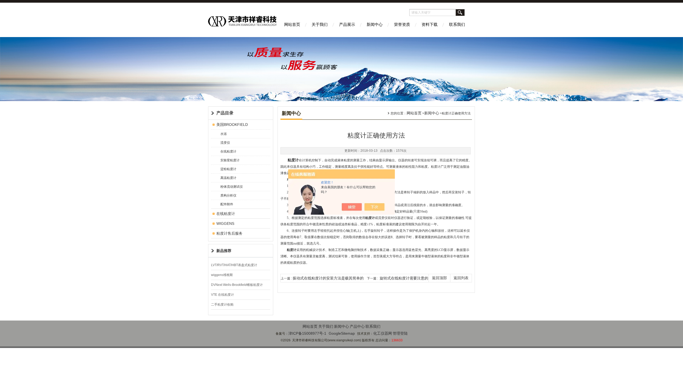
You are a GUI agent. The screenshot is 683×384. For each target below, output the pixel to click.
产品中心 (357, 326)
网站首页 (292, 24)
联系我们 (457, 24)
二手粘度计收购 (222, 304)
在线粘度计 (228, 151)
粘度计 (293, 160)
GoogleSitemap (342, 333)
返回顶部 (439, 278)
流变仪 (225, 143)
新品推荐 (223, 251)
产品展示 (347, 24)
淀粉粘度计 (228, 169)
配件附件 (226, 204)
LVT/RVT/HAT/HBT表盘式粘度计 (234, 265)
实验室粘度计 (230, 160)
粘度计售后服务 (229, 233)
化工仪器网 (382, 333)
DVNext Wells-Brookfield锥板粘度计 (237, 285)
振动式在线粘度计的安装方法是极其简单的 (328, 278)
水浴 (223, 134)
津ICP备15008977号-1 (307, 333)
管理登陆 (400, 333)
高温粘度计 (228, 178)
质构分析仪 (228, 195)
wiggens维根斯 (222, 275)
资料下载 (430, 24)
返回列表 (461, 278)
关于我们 (320, 24)
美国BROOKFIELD (232, 124)
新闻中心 (375, 24)
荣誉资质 (402, 24)
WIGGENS (225, 223)
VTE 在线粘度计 (222, 295)
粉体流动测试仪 (231, 187)
